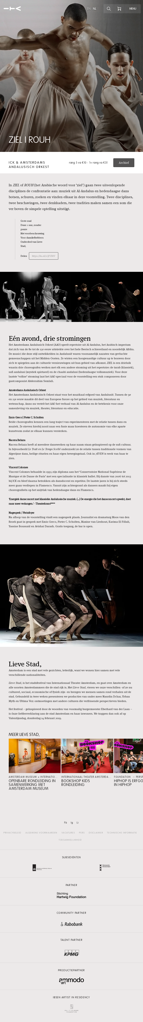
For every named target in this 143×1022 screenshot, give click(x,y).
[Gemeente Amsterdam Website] (105, 868)
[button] (35, 765)
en (89, 9)
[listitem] (35, 765)
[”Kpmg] (71, 952)
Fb (65, 822)
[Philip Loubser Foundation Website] (71, 1007)
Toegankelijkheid (70, 840)
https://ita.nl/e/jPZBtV (43, 256)
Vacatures (68, 832)
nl (94, 9)
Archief (124, 163)
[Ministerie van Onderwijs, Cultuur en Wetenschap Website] (42, 868)
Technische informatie (122, 832)
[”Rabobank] (71, 923)
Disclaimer (96, 832)
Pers (82, 832)
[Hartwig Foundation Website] (71, 896)
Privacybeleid (12, 832)
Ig (72, 822)
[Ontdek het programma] (109, 8)
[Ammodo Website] (71, 980)
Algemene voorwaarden (41, 832)
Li (78, 822)
